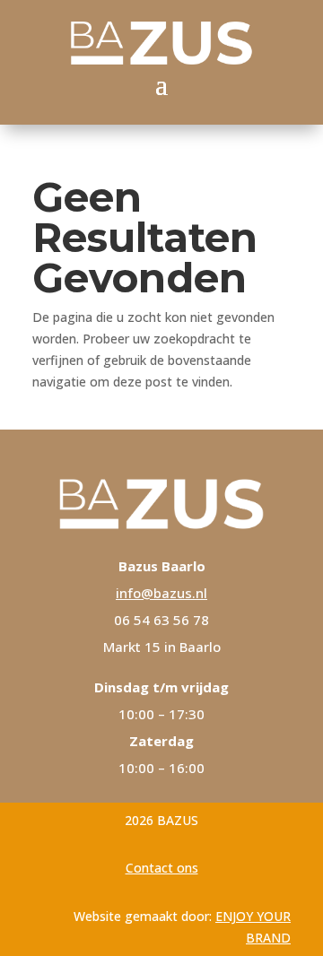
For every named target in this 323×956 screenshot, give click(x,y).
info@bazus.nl (161, 593)
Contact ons (162, 867)
